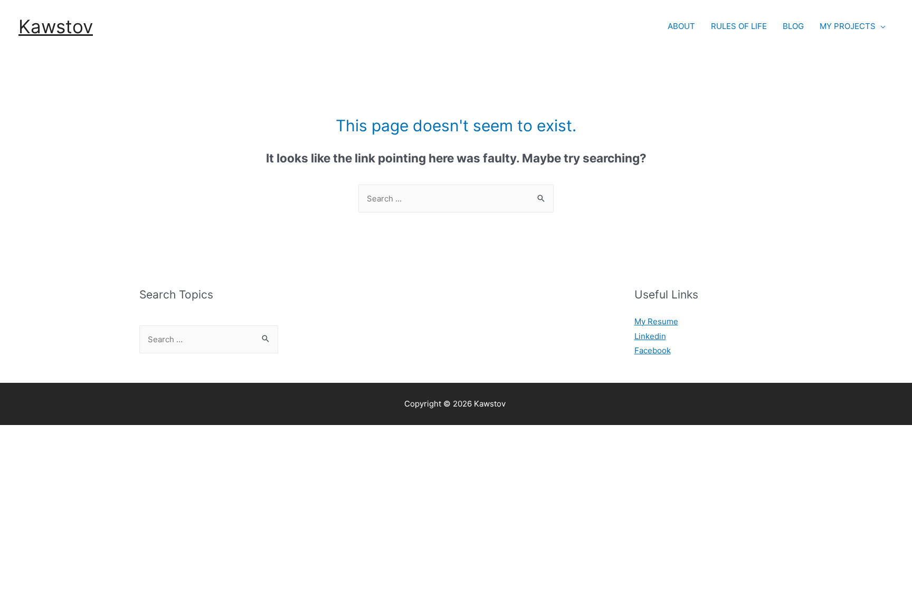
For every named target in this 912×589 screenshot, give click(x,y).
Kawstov (55, 26)
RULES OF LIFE (739, 26)
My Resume (656, 321)
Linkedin (650, 336)
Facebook (652, 350)
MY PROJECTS (848, 26)
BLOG (793, 26)
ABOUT (681, 26)
